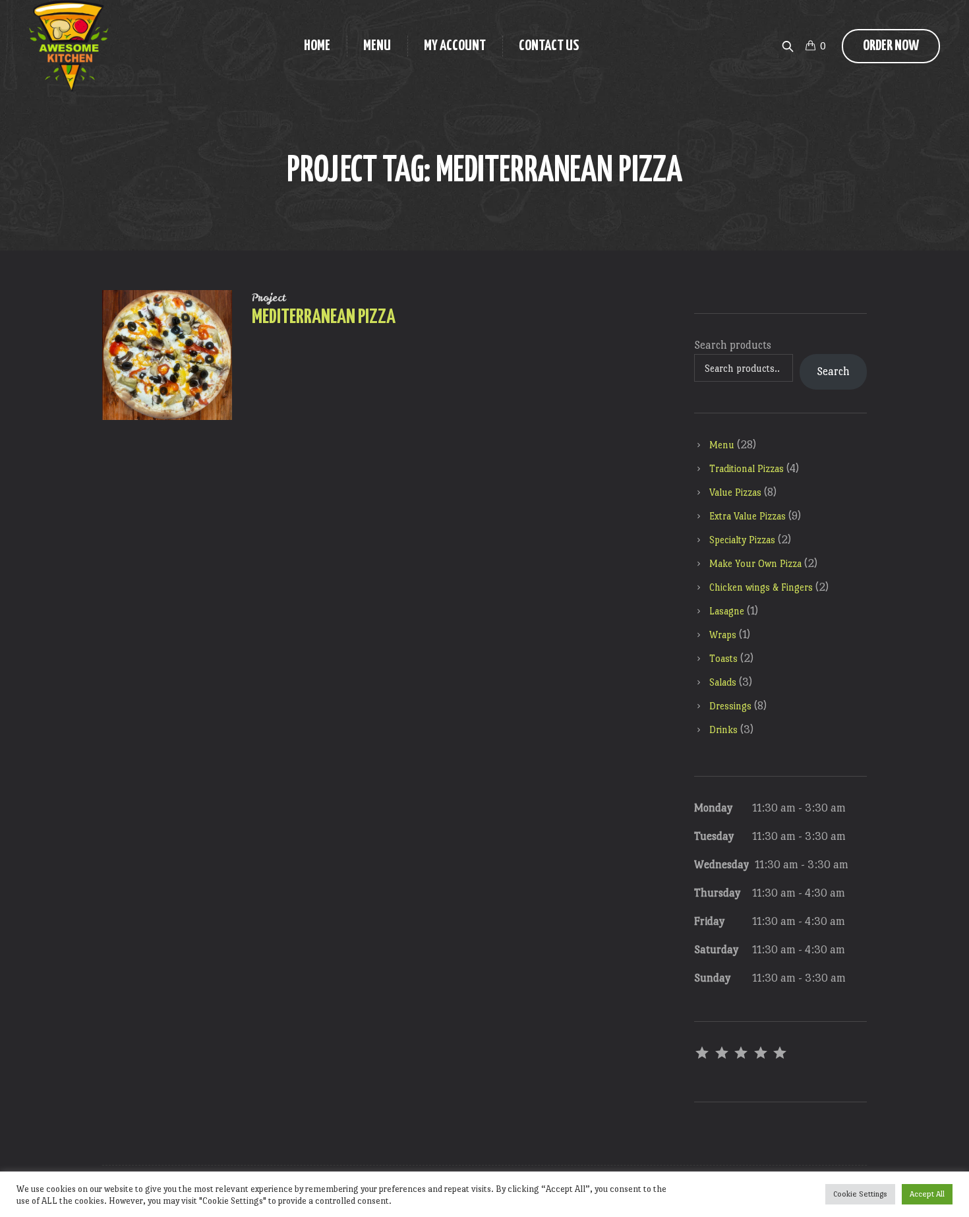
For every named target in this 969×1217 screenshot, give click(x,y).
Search (833, 371)
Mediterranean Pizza (324, 317)
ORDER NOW (891, 45)
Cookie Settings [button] (860, 1194)
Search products (732, 345)
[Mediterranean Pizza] (167, 355)
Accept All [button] (927, 1194)
